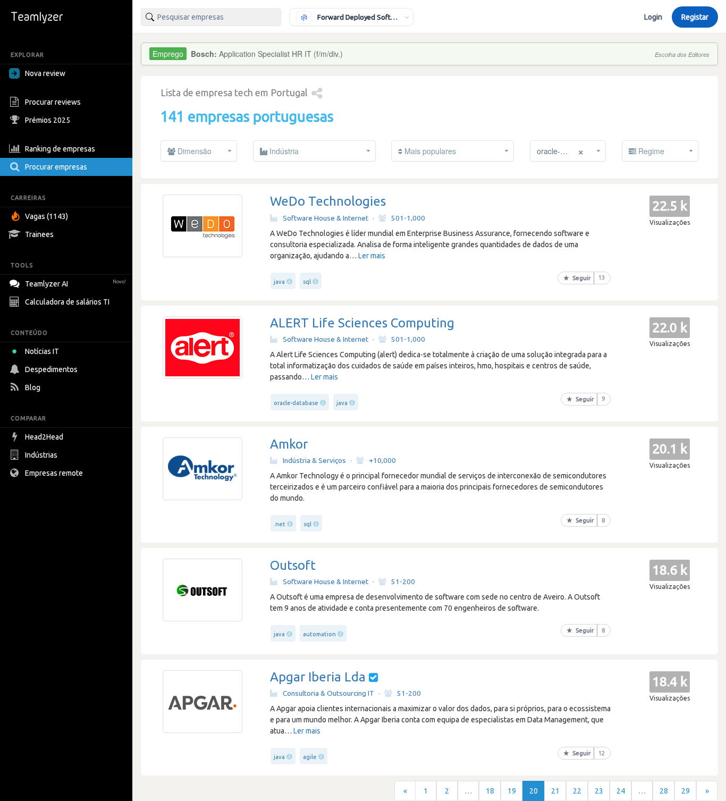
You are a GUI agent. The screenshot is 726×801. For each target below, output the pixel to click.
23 (599, 791)
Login (653, 17)
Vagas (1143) (46, 216)
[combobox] (211, 17)
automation (319, 634)
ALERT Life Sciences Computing (362, 323)
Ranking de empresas (60, 149)
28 (664, 791)
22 (577, 791)
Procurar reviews (53, 102)
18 (490, 791)
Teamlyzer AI (75, 284)
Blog (32, 387)
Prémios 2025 (47, 120)
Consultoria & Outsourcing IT (328, 693)
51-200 (403, 581)
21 (555, 791)
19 (512, 791)
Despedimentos (51, 369)
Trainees (39, 234)
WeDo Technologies (328, 201)
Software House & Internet (325, 218)
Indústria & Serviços (314, 460)
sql (307, 282)
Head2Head (44, 437)
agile (310, 757)
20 (533, 791)
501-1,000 (408, 218)
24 (621, 791)
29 (685, 791)
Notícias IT (42, 351)
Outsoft (293, 565)
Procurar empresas (56, 167)
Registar (694, 17)
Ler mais (371, 255)
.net (279, 524)
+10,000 (382, 460)
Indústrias (41, 455)
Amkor (289, 444)
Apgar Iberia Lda (318, 677)
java (279, 282)
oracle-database (296, 403)
